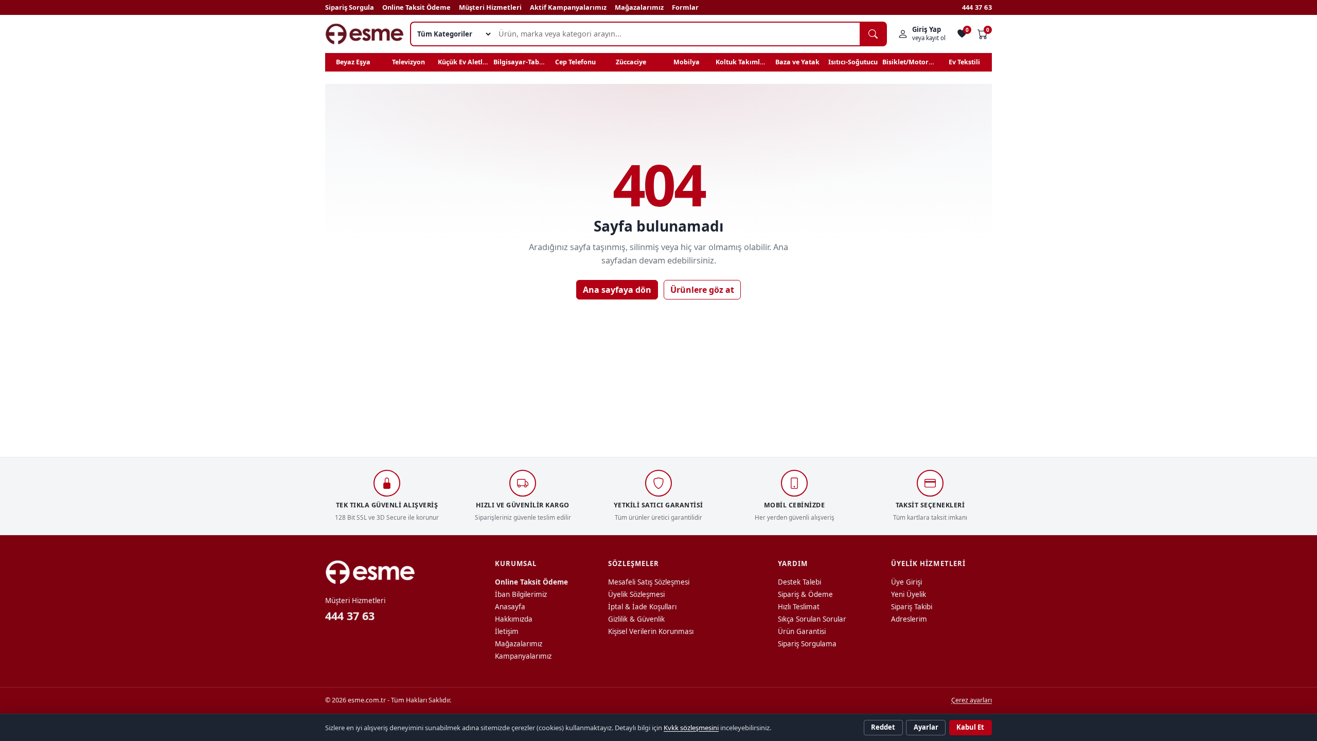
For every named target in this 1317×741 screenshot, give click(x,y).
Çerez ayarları (971, 700)
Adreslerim (909, 619)
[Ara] (873, 34)
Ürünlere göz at (702, 289)
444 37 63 (977, 7)
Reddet (883, 727)
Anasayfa (510, 606)
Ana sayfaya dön (617, 289)
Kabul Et (970, 727)
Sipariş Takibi (911, 606)
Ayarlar (926, 727)
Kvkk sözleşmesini (691, 727)
